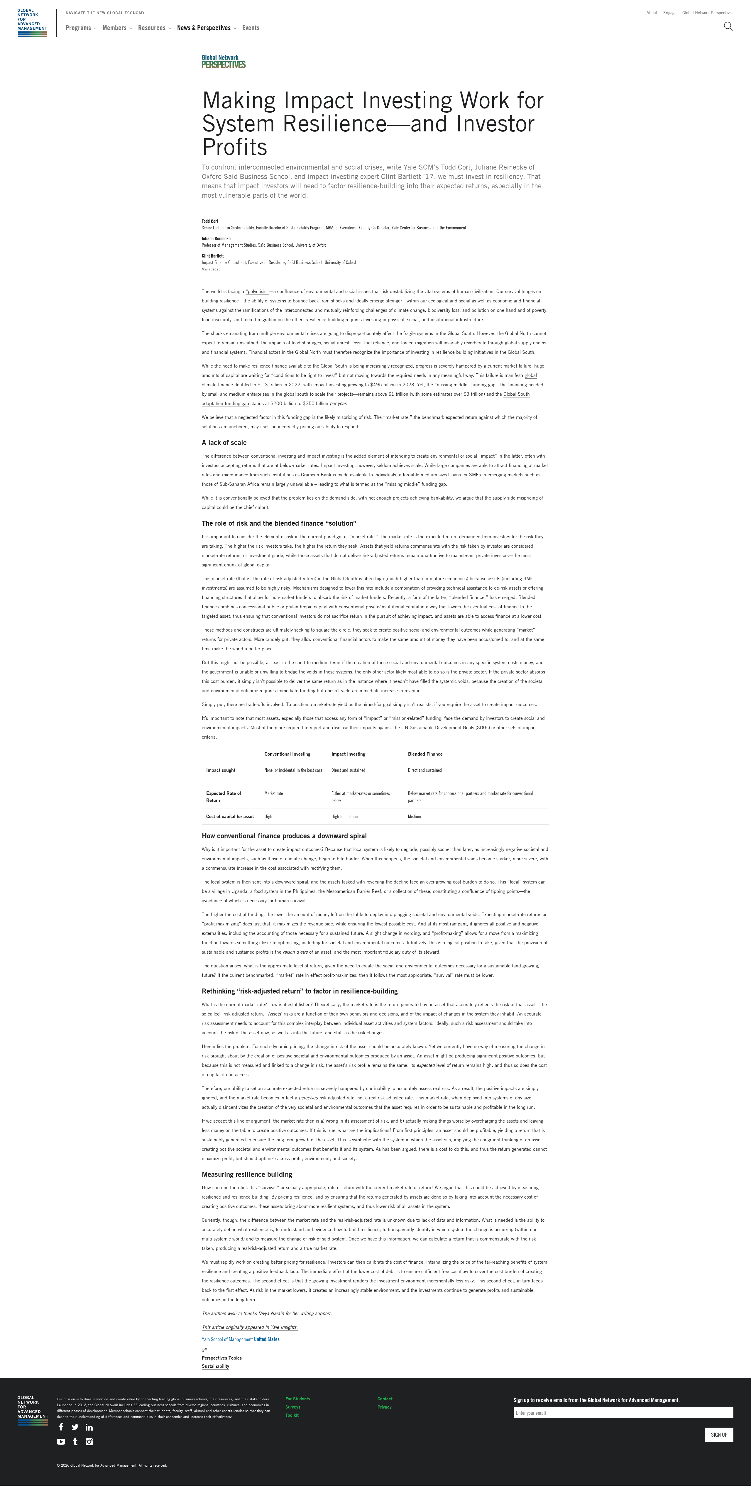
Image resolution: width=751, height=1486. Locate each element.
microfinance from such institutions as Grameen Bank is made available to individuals (309, 475)
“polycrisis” (257, 291)
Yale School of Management (227, 1339)
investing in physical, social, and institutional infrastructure (423, 319)
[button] (726, 26)
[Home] (32, 23)
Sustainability (215, 1366)
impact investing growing (338, 384)
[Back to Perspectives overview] (224, 66)
